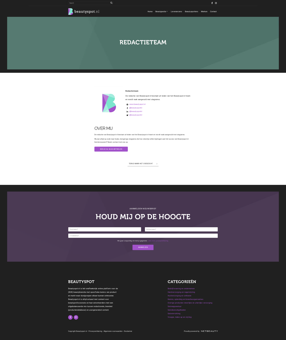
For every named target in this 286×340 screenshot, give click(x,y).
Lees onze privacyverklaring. (158, 241)
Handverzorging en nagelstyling (181, 292)
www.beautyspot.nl (137, 104)
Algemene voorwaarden (113, 331)
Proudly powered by (192, 331)
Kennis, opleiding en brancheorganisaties (185, 299)
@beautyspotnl (135, 108)
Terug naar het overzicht (141, 164)
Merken (204, 11)
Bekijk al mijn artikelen (111, 149)
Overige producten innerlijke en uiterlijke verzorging (190, 303)
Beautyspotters (191, 11)
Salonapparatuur (175, 306)
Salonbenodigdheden (177, 310)
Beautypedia (160, 11)
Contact (213, 11)
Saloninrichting (174, 313)
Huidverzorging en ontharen (179, 296)
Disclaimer (128, 331)
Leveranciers (176, 11)
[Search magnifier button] (111, 2)
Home (150, 11)
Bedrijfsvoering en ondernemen (181, 289)
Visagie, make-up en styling (180, 317)
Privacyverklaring (95, 331)
